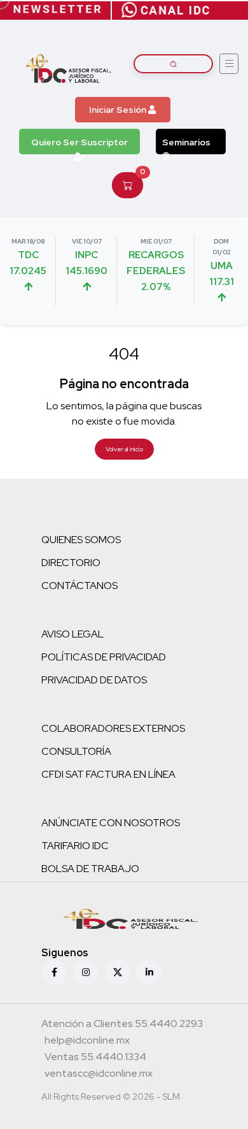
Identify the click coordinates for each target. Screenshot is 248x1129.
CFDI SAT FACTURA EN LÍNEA (108, 774)
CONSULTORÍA (76, 751)
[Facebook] (54, 972)
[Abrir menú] (228, 64)
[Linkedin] (149, 972)
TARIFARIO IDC (75, 845)
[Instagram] (86, 972)
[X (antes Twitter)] (117, 972)
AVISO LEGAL (72, 634)
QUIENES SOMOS (81, 539)
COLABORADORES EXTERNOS (113, 728)
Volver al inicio (124, 449)
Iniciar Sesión (118, 109)
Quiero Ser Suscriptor (79, 142)
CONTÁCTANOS (79, 585)
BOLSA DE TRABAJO (90, 868)
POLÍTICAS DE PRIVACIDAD (103, 657)
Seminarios (186, 142)
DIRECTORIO (70, 562)
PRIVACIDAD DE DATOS (94, 680)
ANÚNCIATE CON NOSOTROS (110, 822)
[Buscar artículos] (173, 63)
